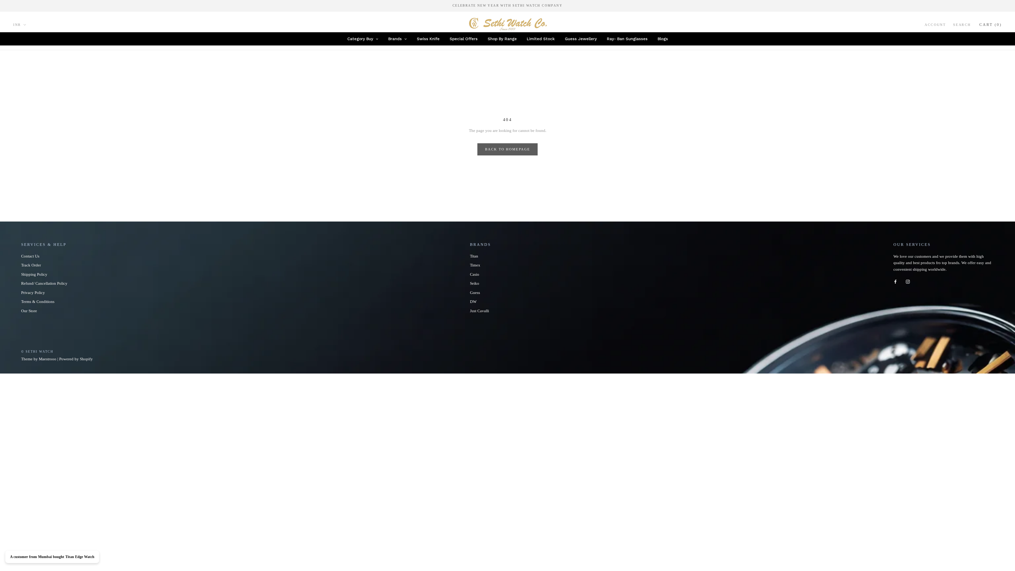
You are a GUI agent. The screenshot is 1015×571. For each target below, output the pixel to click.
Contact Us (30, 256)
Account (935, 25)
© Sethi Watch (37, 351)
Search (962, 25)
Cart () (990, 24)
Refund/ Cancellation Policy (44, 283)
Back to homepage (507, 149)
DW (473, 302)
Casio (474, 274)
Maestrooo (47, 359)
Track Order (31, 265)
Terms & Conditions (37, 302)
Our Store (29, 311)
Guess (475, 293)
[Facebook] (895, 281)
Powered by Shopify (76, 359)
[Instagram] (908, 281)
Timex (475, 265)
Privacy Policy (33, 293)
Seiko (474, 283)
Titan (474, 256)
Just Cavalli (479, 311)
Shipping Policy (34, 274)
